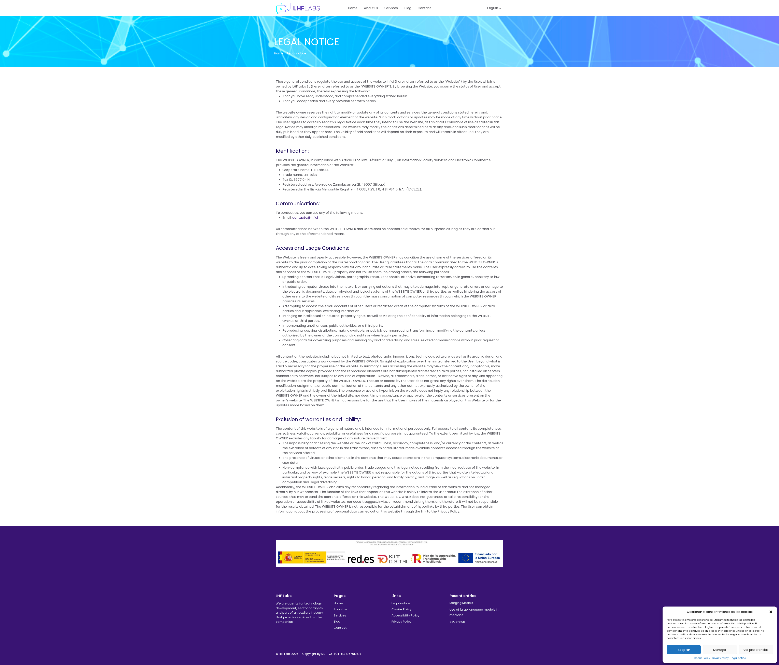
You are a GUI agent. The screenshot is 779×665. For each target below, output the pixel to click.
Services (391, 8)
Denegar (719, 650)
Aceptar (684, 650)
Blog (407, 8)
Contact (424, 8)
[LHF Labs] (298, 8)
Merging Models (461, 603)
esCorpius (457, 622)
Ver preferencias (755, 650)
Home (352, 8)
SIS (323, 654)
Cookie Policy (702, 658)
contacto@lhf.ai (305, 217)
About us (371, 8)
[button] (771, 612)
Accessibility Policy (405, 615)
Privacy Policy (720, 658)
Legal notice (738, 658)
